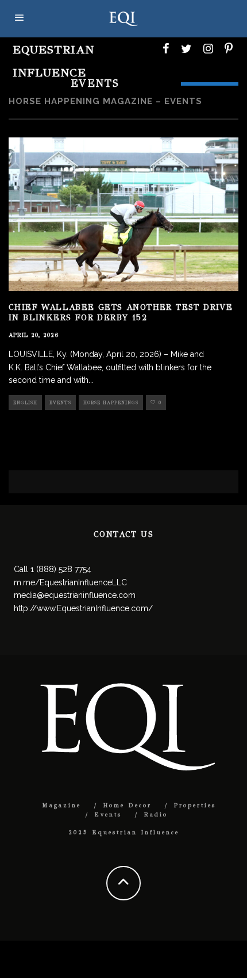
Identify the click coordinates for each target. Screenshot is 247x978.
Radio (156, 814)
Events (60, 402)
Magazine (62, 805)
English (25, 402)
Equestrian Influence (53, 61)
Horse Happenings (110, 402)
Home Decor (127, 805)
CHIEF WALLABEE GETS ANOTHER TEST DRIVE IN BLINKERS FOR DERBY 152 (121, 312)
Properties (195, 805)
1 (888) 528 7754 (60, 569)
